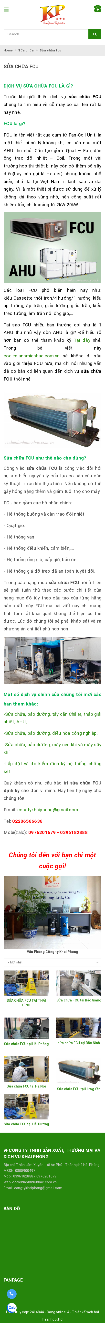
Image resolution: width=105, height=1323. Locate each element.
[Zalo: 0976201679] (11, 1309)
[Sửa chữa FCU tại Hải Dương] (26, 1106)
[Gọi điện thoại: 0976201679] (11, 1294)
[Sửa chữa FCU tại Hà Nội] (26, 1069)
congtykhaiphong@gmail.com (47, 810)
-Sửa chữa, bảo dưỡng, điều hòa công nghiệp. (51, 733)
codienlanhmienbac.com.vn (33, 356)
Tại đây (82, 340)
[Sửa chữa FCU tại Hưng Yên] (78, 1070)
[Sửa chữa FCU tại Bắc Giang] (78, 983)
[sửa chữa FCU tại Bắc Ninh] (78, 1028)
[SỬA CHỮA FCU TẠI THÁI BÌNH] (26, 983)
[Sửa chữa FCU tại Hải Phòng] (26, 1028)
